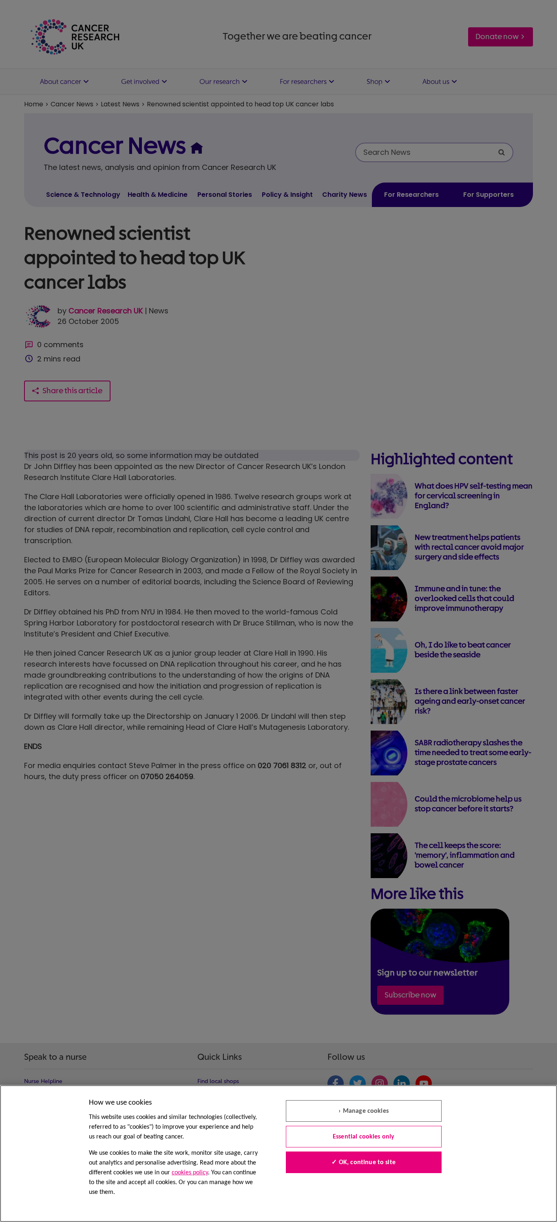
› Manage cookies (363, 1111)
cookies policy (190, 1172)
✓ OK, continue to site (364, 1162)
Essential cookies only (364, 1137)
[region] (278, 1153)
